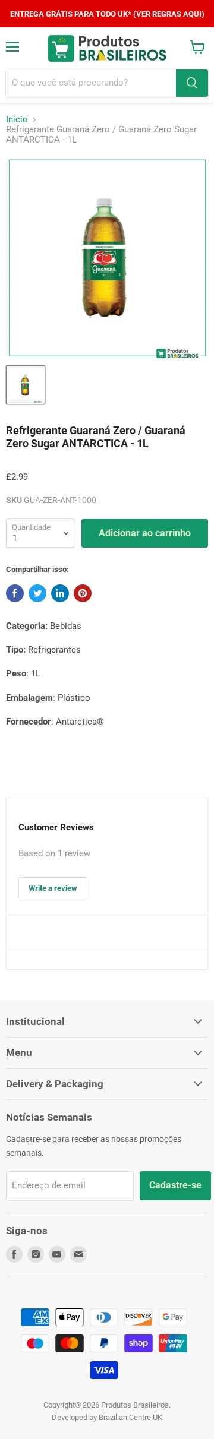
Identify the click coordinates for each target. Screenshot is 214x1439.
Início (17, 120)
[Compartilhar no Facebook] (15, 593)
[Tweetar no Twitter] (37, 593)
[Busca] (192, 83)
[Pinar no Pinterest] (83, 593)
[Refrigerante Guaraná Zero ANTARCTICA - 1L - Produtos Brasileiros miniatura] (26, 385)
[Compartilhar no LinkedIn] (60, 593)
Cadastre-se (175, 1185)
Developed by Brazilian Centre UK (107, 1417)
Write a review (53, 888)
